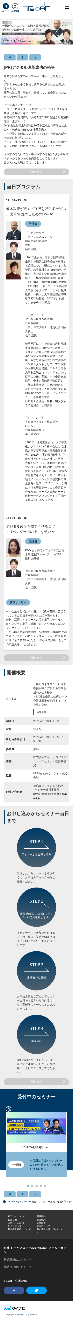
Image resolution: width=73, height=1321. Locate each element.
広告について (43, 1226)
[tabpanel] (36, 1141)
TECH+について (16, 1216)
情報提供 (41, 1223)
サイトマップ (15, 1226)
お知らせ (12, 1219)
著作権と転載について (19, 1229)
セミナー (22, 1201)
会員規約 (41, 1219)
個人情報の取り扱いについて (50, 1231)
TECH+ (11, 1201)
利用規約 (41, 1216)
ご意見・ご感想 (16, 1223)
